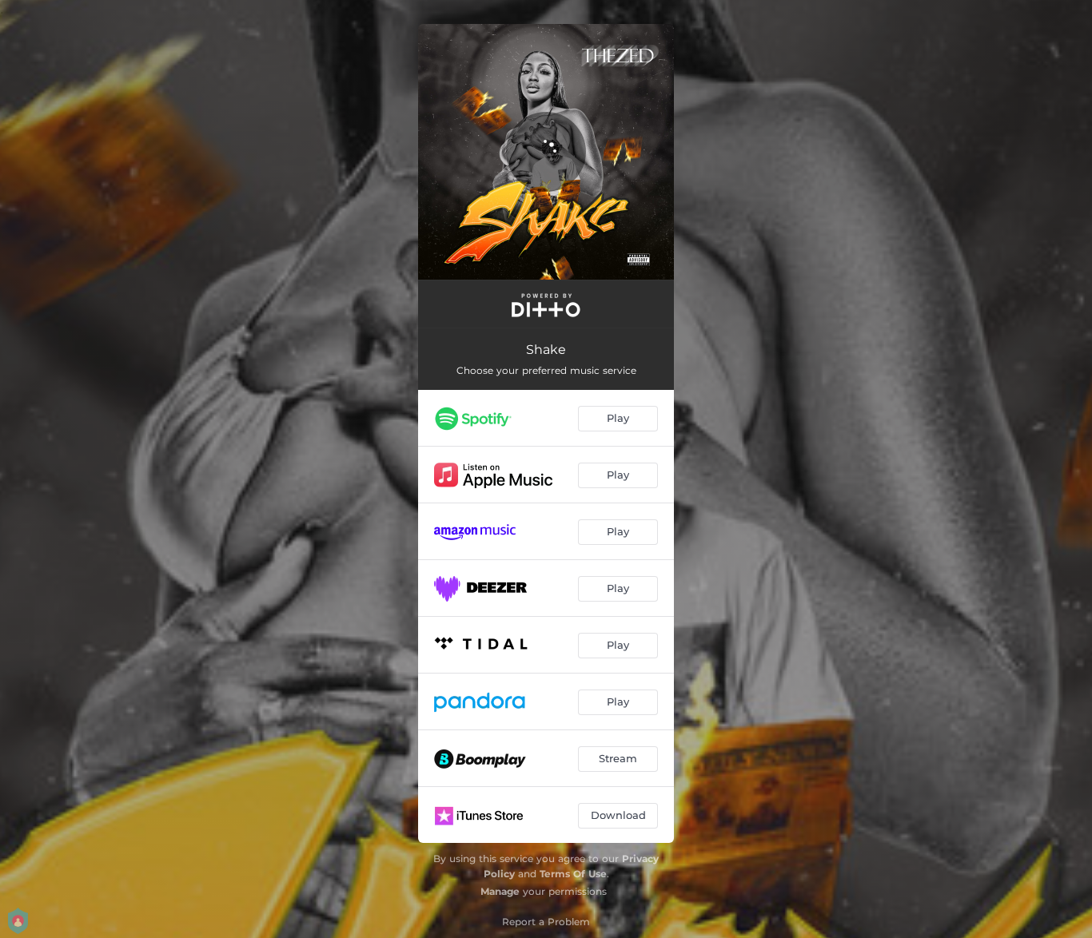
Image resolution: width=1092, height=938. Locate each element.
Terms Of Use (573, 874)
